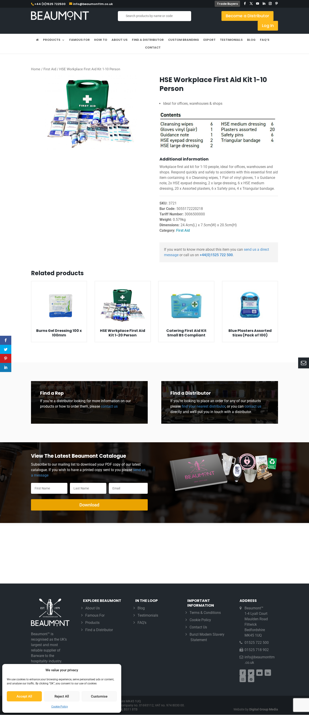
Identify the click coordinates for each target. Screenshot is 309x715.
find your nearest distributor (203, 406)
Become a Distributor (247, 16)
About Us (120, 40)
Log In (268, 25)
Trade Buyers (227, 4)
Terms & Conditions (205, 612)
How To (100, 40)
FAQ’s (264, 40)
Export (209, 40)
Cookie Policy (59, 706)
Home (35, 69)
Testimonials (231, 40)
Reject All (62, 696)
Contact (153, 48)
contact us (109, 406)
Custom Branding (183, 40)
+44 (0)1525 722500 (50, 4)
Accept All (24, 696)
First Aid (49, 69)
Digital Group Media (263, 709)
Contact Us (198, 627)
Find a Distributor (148, 40)
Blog (251, 40)
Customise (99, 696)
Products (51, 40)
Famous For (79, 40)
